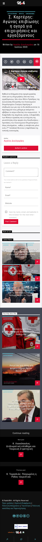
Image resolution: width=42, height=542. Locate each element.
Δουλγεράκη (12, 14)
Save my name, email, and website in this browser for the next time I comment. (23, 212)
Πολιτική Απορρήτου (11, 506)
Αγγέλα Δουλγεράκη (23, 44)
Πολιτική (21, 245)
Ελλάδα (13, 245)
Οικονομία (30, 14)
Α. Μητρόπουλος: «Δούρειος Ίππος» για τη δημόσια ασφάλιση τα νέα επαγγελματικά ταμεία (21, 404)
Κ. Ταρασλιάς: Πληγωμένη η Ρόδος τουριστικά (21, 475)
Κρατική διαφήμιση (23, 503)
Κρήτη (21, 14)
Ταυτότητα (25, 506)
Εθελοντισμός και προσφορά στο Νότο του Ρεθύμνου (21, 272)
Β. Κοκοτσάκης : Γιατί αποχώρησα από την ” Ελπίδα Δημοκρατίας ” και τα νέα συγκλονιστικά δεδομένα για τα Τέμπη (21, 292)
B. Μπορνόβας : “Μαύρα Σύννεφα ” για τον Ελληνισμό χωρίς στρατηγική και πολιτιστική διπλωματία (21, 253)
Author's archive (21, 148)
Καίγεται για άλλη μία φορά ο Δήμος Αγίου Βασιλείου (21, 368)
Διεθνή (6, 245)
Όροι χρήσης (7, 503)
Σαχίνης (30, 245)
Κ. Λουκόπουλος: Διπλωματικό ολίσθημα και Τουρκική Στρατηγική (21, 446)
